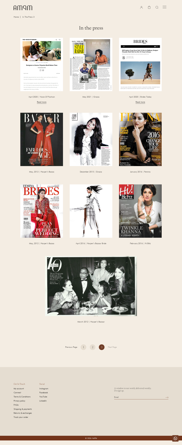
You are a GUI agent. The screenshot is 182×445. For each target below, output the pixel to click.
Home (16, 17)
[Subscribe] (167, 397)
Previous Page (71, 347)
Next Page (112, 347)
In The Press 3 (28, 17)
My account (19, 388)
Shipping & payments (23, 409)
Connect (17, 392)
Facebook (43, 392)
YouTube (43, 396)
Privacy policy (19, 401)
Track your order (21, 417)
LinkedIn (43, 401)
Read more (41, 102)
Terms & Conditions (22, 396)
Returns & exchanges (23, 413)
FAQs (16, 405)
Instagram (43, 388)
